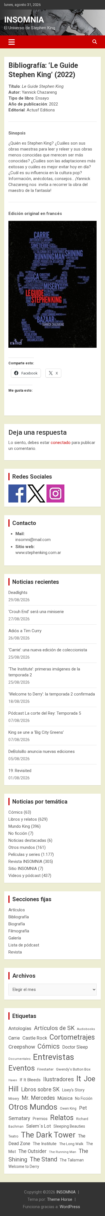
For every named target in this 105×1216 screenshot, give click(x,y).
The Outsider (32, 1151)
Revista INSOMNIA (25, 861)
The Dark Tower (48, 1134)
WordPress (70, 1206)
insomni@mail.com (33, 539)
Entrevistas (53, 1057)
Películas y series (24, 854)
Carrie (14, 1038)
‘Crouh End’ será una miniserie (36, 611)
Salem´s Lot (38, 1126)
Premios (40, 1118)
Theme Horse (59, 1199)
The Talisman (72, 1160)
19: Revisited (19, 770)
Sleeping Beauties (69, 1126)
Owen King (68, 1108)
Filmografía (18, 931)
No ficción (17, 833)
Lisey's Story (73, 1090)
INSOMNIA (24, 19)
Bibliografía (18, 916)
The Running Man (62, 1152)
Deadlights (17, 592)
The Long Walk (71, 1144)
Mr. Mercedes (38, 1098)
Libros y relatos (22, 819)
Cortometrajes (72, 1037)
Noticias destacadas (27, 840)
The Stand (43, 1159)
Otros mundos (21, 847)
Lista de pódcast (23, 945)
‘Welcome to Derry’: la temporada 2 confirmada (51, 694)
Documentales (19, 1059)
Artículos (16, 909)
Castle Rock (34, 1038)
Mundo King (19, 826)
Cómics (15, 812)
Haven (12, 1080)
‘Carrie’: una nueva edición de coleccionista (47, 649)
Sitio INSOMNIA (22, 868)
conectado (61, 442)
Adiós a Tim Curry (24, 630)
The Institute (45, 1143)
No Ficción (83, 1098)
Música (65, 1098)
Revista (15, 952)
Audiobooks (86, 1029)
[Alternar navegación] (11, 41)
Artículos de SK (54, 1027)
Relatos (62, 1117)
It (78, 1078)
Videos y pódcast (24, 875)
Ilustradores (58, 1079)
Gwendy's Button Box (73, 1069)
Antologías (19, 1028)
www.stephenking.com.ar (38, 552)
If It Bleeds (30, 1079)
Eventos (21, 1068)
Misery (13, 1098)
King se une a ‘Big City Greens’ (36, 732)
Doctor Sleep (75, 1047)
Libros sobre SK (40, 1089)
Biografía (16, 923)
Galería (14, 938)
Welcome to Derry (23, 1166)
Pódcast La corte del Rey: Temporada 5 (44, 713)
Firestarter (45, 1069)
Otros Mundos (32, 1107)
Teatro (13, 1136)
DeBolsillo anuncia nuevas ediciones (41, 751)
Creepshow (21, 1047)
